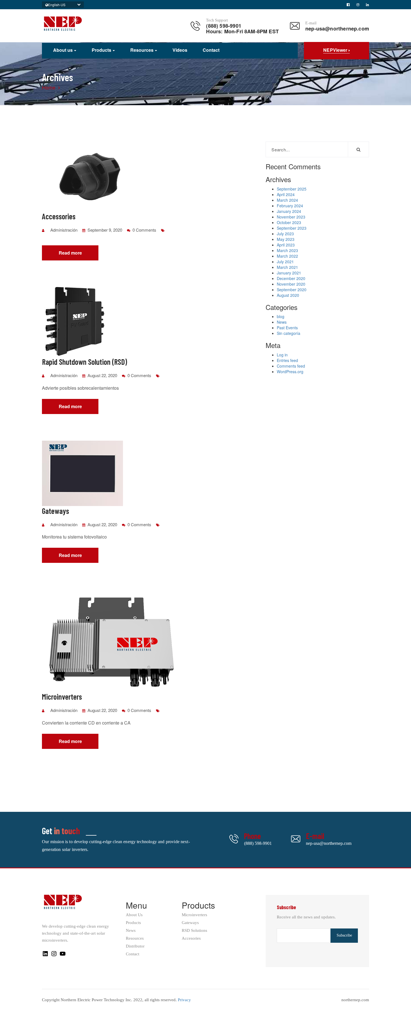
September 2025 (291, 189)
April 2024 (286, 194)
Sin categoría (288, 333)
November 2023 (291, 217)
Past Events (287, 327)
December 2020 (291, 278)
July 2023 (285, 233)
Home (48, 87)
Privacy (184, 1000)
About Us (134, 915)
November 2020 (291, 284)
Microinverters (194, 915)
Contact (211, 50)
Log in (282, 355)
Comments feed (291, 366)
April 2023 (286, 245)
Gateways (190, 923)
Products (101, 50)
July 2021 (285, 261)
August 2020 (288, 295)
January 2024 (289, 211)
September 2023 (291, 228)
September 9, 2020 (104, 230)
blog (280, 316)
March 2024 (287, 200)
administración (63, 230)
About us (63, 50)
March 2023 (287, 250)
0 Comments (143, 230)
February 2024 (290, 205)
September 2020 (291, 289)
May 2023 (285, 239)
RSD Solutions (194, 930)
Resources (141, 50)
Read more (70, 253)
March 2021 (287, 267)
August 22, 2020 (101, 375)
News (282, 322)
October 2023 (289, 222)
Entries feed (287, 360)
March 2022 (287, 256)
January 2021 (289, 273)
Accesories (191, 938)
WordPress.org (290, 371)
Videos (180, 50)
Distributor (135, 946)
